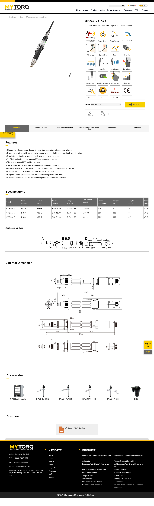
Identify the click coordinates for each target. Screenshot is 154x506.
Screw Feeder (119, 476)
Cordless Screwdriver (122, 472)
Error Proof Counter (89, 472)
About (85, 10)
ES (145, 5)
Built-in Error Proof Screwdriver (94, 469)
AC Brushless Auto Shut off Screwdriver (128, 465)
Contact (145, 10)
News (78, 10)
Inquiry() (133, 6)
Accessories (119, 482)
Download (128, 10)
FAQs (137, 10)
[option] (18, 392)
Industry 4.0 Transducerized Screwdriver (33, 17)
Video (102, 10)
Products (12, 17)
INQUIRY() (148, 345)
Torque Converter (114, 10)
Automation (86, 461)
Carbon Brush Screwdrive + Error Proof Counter (128, 486)
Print (103, 115)
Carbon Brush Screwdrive (92, 485)
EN (141, 5)
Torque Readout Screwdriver (125, 461)
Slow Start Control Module (92, 482)
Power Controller (120, 469)
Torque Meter (87, 476)
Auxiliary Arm (87, 479)
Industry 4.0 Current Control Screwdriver (128, 457)
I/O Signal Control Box (122, 479)
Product (94, 10)
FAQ (50, 474)
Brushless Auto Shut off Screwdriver (95, 464)
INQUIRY (137, 104)
